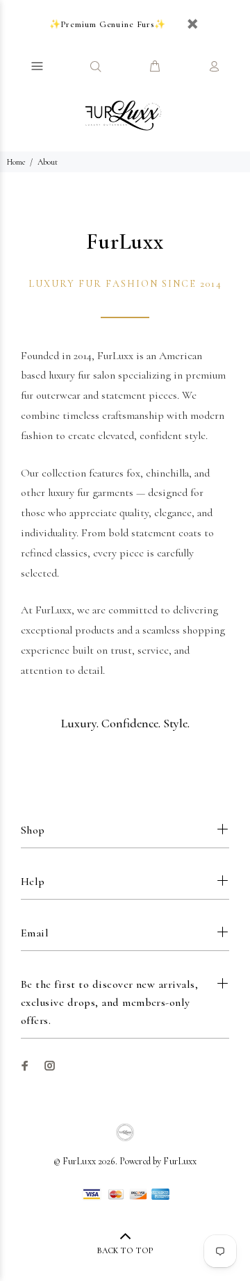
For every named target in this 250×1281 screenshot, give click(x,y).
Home (16, 162)
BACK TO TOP (125, 1250)
